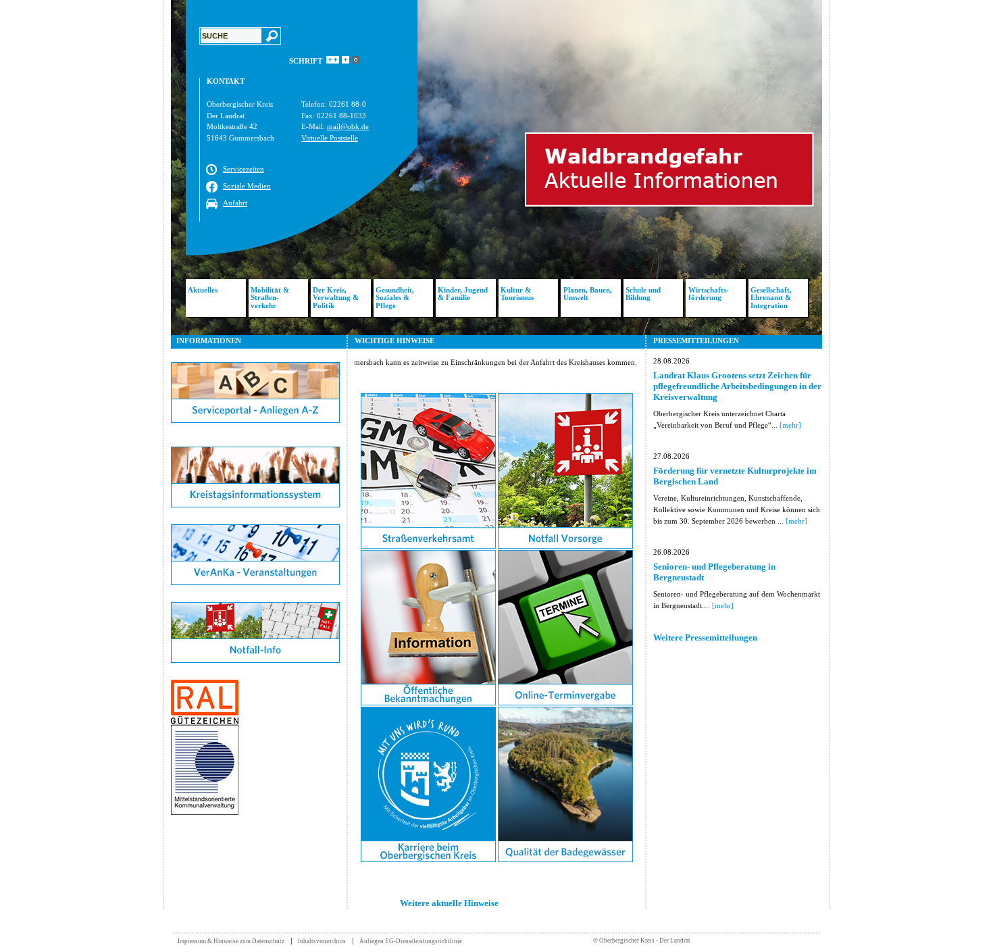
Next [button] (832, 167)
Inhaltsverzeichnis (322, 941)
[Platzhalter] (255, 444)
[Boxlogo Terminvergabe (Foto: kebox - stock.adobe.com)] (565, 703)
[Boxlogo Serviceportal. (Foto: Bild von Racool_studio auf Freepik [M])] (255, 420)
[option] (496, 167)
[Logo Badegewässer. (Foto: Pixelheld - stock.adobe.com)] (565, 859)
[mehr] (790, 425)
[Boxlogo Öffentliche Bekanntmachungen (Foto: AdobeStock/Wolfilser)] (428, 703)
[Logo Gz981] (204, 812)
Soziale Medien (247, 186)
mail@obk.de (348, 126)
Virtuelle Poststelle (329, 138)
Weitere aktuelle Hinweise (449, 903)
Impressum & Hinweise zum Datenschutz (231, 941)
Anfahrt (235, 203)
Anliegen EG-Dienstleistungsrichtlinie (410, 941)
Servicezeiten (243, 169)
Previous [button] (161, 167)
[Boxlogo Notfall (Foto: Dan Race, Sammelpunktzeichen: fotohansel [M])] (565, 546)
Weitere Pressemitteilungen (705, 637)
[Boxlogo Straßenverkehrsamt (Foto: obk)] (428, 546)
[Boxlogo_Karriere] (428, 859)
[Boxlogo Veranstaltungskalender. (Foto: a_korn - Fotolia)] (255, 582)
